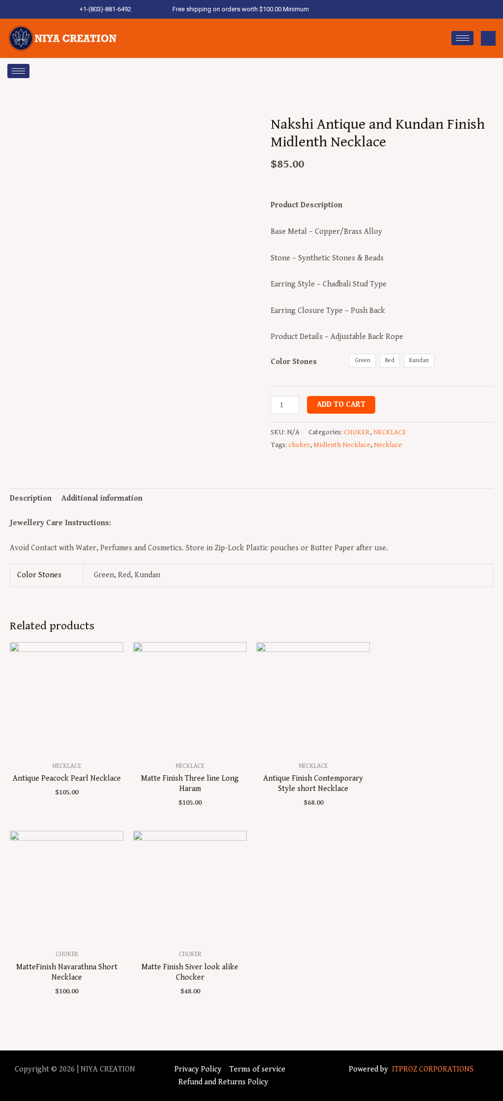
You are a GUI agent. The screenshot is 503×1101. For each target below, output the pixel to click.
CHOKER (357, 432)
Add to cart (341, 404)
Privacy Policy (198, 1069)
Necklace (388, 445)
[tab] (31, 498)
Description (31, 498)
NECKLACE (389, 432)
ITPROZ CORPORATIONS (432, 1069)
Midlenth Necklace (341, 445)
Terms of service (257, 1069)
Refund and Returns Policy (223, 1082)
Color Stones (294, 362)
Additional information (101, 498)
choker (299, 445)
